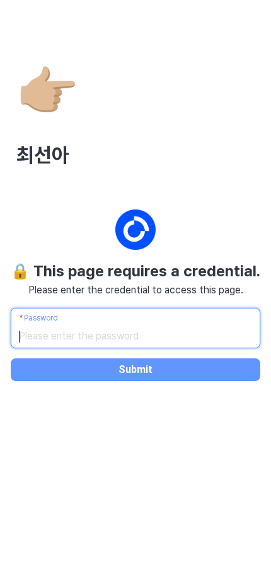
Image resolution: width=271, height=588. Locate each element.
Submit (135, 369)
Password (41, 318)
